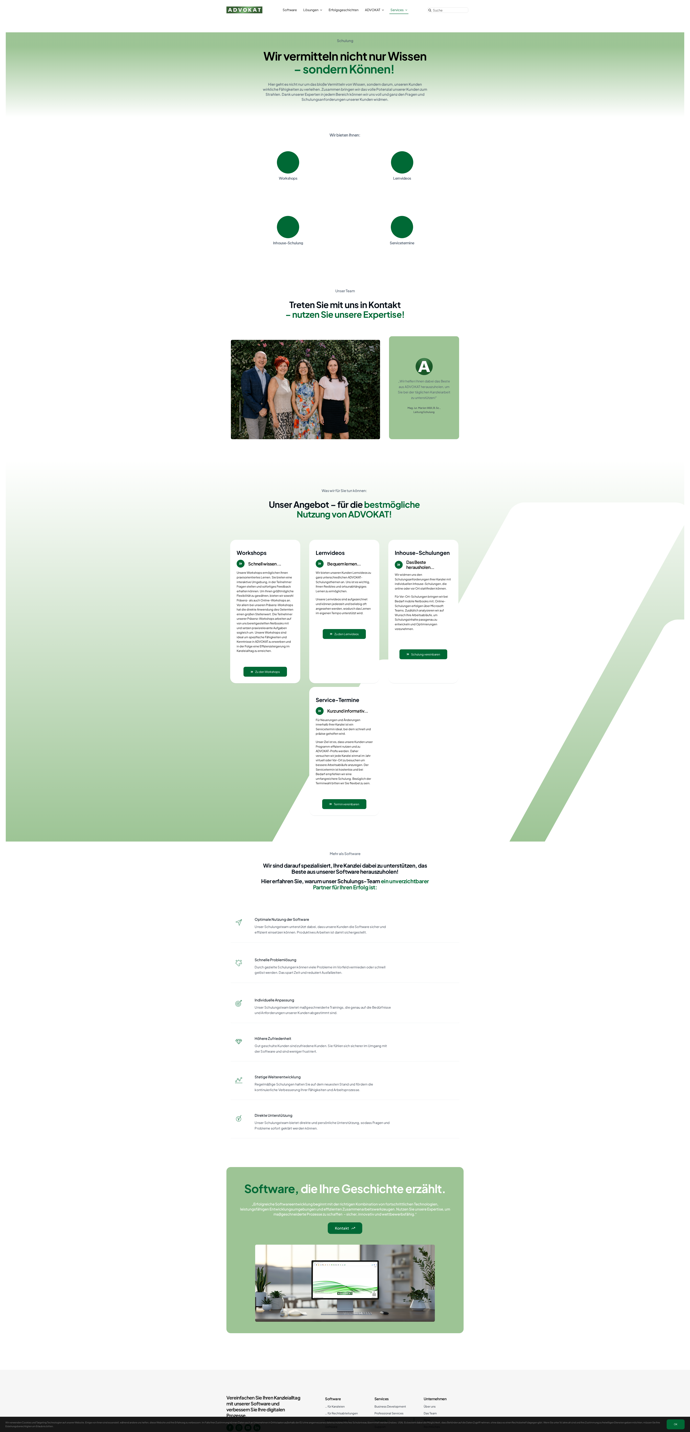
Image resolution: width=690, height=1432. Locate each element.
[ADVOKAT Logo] (244, 8)
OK (675, 1424)
